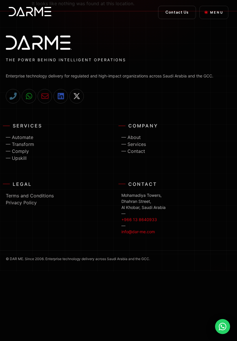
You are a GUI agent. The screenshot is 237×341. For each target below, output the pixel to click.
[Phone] (13, 96)
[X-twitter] (76, 96)
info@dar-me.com (138, 231)
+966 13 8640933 (139, 219)
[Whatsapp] (29, 96)
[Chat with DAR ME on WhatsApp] (222, 326)
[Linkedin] (60, 96)
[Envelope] (45, 96)
